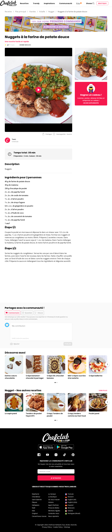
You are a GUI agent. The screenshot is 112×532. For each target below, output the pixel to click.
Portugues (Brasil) (74, 513)
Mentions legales (54, 511)
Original (35, 513)
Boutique (102, 3)
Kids (33, 511)
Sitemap (67, 527)
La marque (52, 494)
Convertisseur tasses (39, 516)
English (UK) (72, 499)
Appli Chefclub (53, 505)
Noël (33, 508)
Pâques (34, 502)
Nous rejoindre (53, 516)
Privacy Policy (47, 527)
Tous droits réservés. (69, 525)
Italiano (70, 511)
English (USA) (72, 502)
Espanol (70, 505)
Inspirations (49, 3)
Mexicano (71, 508)
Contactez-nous (53, 513)
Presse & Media (53, 508)
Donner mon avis (25, 45)
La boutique (52, 497)
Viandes (32, 11)
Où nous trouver (54, 499)
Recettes (24, 3)
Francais (71, 494)
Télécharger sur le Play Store (64, 447)
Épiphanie (35, 494)
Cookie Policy (58, 527)
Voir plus (103, 390)
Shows (89, 3)
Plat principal (20, 11)
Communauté (65, 3)
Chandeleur (36, 497)
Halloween (35, 505)
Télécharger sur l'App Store (46, 447)
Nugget (51, 11)
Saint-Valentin (37, 499)
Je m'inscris (56, 478)
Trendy (36, 3)
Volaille (42, 11)
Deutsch (71, 497)
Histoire (51, 502)
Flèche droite (107, 364)
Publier (68, 344)
